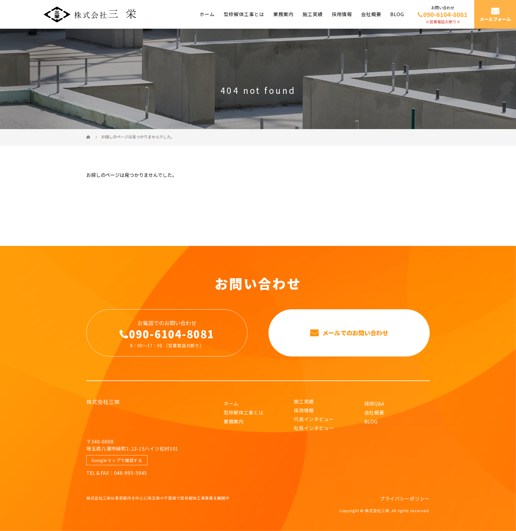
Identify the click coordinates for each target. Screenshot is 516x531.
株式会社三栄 (103, 401)
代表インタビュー (314, 419)
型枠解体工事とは (244, 14)
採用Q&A (374, 403)
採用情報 (342, 14)
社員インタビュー (314, 428)
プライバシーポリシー (405, 498)
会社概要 (371, 14)
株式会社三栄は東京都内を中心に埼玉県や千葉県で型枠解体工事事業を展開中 (158, 498)
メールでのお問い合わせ (354, 332)
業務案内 (283, 14)
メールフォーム (495, 19)
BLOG (397, 14)
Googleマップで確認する (116, 460)
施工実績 (312, 14)
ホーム (207, 14)
